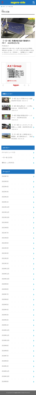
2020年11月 (5, 274)
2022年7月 (5, 176)
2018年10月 (5, 376)
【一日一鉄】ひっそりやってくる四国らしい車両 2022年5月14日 (21, 127)
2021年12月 (5, 207)
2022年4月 (5, 186)
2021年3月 (5, 253)
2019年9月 (5, 345)
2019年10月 (5, 340)
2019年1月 (5, 366)
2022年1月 (5, 202)
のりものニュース (8, 152)
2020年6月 (5, 299)
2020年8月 (5, 289)
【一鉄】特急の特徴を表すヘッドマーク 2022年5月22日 (21, 117)
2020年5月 (5, 304)
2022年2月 (5, 197)
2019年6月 (5, 361)
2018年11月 (5, 371)
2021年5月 (5, 243)
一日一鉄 (7, 157)
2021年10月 (5, 217)
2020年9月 (5, 284)
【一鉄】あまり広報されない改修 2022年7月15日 (22, 100)
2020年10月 (5, 279)
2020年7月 (5, 294)
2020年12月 (5, 268)
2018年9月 (5, 381)
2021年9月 (5, 222)
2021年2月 (5, 258)
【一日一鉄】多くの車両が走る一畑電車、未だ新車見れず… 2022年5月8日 (22, 136)
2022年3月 (5, 191)
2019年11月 (5, 335)
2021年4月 (5, 248)
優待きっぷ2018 (8, 162)
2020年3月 (5, 315)
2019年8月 (5, 350)
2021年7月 (5, 233)
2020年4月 (5, 309)
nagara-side (18, 2)
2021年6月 (5, 238)
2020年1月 (5, 325)
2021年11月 (5, 212)
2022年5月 (5, 181)
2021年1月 (5, 263)
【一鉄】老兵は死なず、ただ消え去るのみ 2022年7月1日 (21, 108)
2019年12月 (5, 330)
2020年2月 (5, 320)
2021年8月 (5, 227)
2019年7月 (5, 356)
